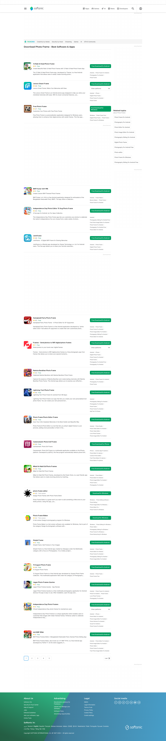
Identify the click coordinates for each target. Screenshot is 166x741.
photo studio (99, 426)
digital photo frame (95, 95)
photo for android (95, 593)
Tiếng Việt (38, 729)
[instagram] (119, 702)
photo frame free (101, 115)
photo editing (93, 502)
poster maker (99, 197)
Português (93, 726)
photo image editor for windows (98, 504)
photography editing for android (98, 334)
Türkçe (32, 729)
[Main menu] (25, 8)
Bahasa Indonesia (56, 726)
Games (96, 9)
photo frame (93, 77)
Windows (92, 115)
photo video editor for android (98, 428)
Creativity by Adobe (43, 42)
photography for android (96, 75)
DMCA (86, 702)
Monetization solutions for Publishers (62, 703)
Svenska (106, 726)
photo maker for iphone (96, 460)
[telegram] (138, 702)
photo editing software (102, 500)
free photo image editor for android (99, 222)
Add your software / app (31, 715)
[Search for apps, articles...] (133, 8)
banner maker (94, 200)
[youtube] (135, 702)
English (36, 726)
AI (105, 9)
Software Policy (59, 711)
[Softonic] (37, 8)
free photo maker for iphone (97, 458)
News (113, 9)
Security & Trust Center (31, 705)
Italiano (65, 726)
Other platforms (96, 88)
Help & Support (28, 707)
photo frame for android (102, 72)
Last (106, 658)
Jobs (25, 710)
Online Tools (27, 718)
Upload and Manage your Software (62, 707)
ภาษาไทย (26, 729)
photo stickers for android (97, 621)
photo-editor (93, 527)
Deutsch (30, 726)
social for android (95, 623)
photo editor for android (96, 229)
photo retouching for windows (98, 534)
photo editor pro (94, 507)
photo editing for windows (103, 524)
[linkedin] (131, 702)
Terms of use (88, 707)
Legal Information (89, 705)
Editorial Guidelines (30, 713)
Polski (87, 726)
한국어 (75, 726)
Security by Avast (57, 42)
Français (47, 726)
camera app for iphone (101, 450)
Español (41, 726)
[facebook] (115, 702)
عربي (25, 726)
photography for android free (98, 227)
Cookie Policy (88, 713)
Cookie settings (89, 715)
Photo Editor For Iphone (96, 453)
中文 (43, 729)
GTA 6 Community (89, 42)
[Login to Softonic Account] (140, 8)
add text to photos (95, 411)
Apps (87, 9)
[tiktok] (123, 702)
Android (92, 72)
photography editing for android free (100, 220)
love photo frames (95, 433)
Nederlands (81, 726)
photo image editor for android (98, 331)
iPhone (97, 93)
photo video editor (95, 431)
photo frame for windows (97, 120)
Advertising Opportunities (62, 714)
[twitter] (127, 702)
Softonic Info (28, 702)
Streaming (68, 42)
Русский (99, 726)
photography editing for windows (99, 529)
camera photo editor (95, 455)
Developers (124, 9)
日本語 (70, 726)
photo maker (99, 475)
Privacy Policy (88, 710)
